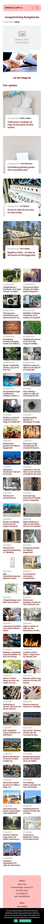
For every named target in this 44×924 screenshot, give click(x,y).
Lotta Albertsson (26, 163)
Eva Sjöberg (24, 206)
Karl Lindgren (25, 249)
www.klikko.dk (24, 896)
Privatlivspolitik (25, 921)
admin (17, 22)
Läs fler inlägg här (22, 77)
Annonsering (22, 906)
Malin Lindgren (25, 118)
